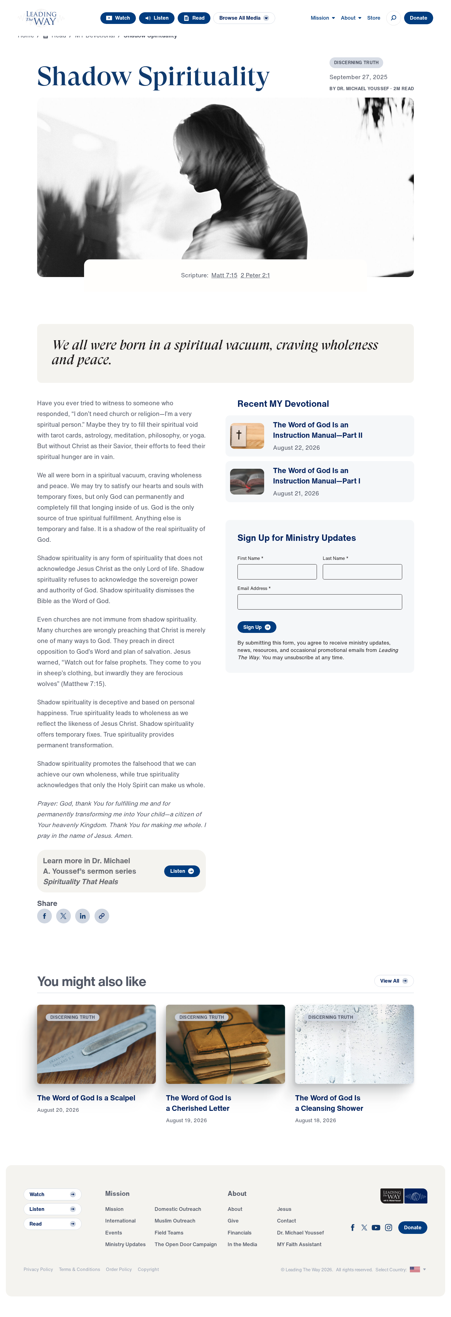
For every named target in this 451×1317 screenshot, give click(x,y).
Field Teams (169, 1232)
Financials (240, 1232)
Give (233, 1220)
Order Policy (119, 1269)
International (120, 1220)
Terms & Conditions (79, 1269)
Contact (286, 1220)
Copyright (148, 1269)
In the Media (242, 1244)
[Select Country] (419, 1270)
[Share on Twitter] (63, 916)
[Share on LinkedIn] (82, 916)
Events (113, 1232)
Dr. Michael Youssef (300, 1232)
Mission (114, 1209)
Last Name (336, 558)
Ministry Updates (125, 1244)
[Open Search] (393, 18)
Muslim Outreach (175, 1220)
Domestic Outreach (178, 1209)
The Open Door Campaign (186, 1244)
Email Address (254, 588)
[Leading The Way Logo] (41, 18)
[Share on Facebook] (44, 916)
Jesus (284, 1209)
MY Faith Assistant (299, 1244)
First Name (250, 558)
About (235, 1209)
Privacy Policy (38, 1269)
